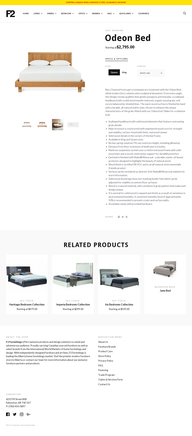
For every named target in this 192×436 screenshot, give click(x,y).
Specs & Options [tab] (116, 59)
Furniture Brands (107, 346)
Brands (96, 13)
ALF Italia (27, 301)
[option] (50, 72)
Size (108, 66)
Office (81, 13)
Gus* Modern (114, 30)
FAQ (100, 365)
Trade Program (106, 374)
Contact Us (104, 384)
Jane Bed (165, 290)
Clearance (143, 13)
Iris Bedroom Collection (119, 304)
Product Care (105, 351)
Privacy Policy (105, 360)
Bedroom (66, 13)
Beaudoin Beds (165, 287)
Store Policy (104, 356)
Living (37, 13)
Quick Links (125, 13)
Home (26, 13)
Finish (141, 66)
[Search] (184, 13)
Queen (114, 72)
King (124, 72)
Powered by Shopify (27, 425)
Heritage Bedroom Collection (26, 304)
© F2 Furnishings (12, 425)
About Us (103, 341)
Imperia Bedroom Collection (73, 304)
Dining (50, 13)
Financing (103, 370)
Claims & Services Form (110, 379)
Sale (109, 13)
